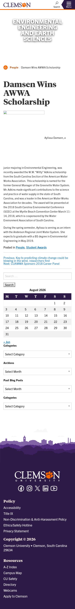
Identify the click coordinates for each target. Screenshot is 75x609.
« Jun (6, 342)
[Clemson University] (17, 6)
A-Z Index (10, 567)
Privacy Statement (16, 531)
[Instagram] (29, 490)
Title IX (8, 513)
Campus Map (12, 573)
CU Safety (10, 578)
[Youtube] (54, 490)
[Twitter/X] (37, 490)
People (14, 67)
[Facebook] (21, 490)
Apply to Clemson (15, 596)
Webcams (10, 590)
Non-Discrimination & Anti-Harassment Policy (34, 519)
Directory (9, 584)
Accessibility (12, 507)
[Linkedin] (46, 490)
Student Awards (36, 247)
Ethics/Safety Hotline (17, 525)
